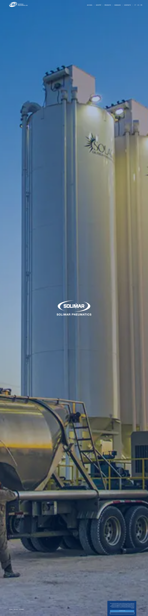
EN (138, 5)
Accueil (11, 609)
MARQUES (117, 5)
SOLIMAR (21, 609)
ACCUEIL (89, 5)
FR (141, 5)
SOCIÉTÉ (98, 5)
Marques (16, 609)
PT (135, 5)
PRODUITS (108, 5)
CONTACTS (127, 5)
